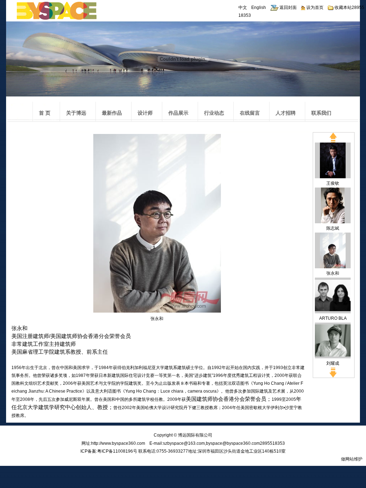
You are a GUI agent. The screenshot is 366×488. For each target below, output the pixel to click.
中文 (242, 7)
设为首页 (314, 7)
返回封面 (287, 7)
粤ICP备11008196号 (117, 451)
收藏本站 (342, 7)
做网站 (347, 459)
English (258, 7)
